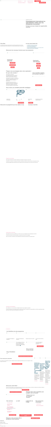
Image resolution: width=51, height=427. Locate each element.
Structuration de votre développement (10, 306)
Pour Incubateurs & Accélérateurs (9, 411)
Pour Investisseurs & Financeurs (9, 409)
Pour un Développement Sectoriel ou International (10, 407)
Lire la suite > (41, 381)
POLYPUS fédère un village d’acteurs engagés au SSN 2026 (47, 365)
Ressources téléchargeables (39, 405)
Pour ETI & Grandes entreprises (9, 404)
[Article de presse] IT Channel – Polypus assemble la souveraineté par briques (37, 368)
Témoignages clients (30, 2)
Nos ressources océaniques (21, 2)
